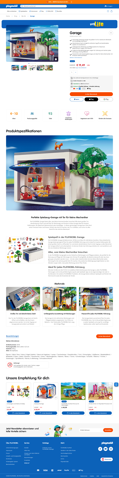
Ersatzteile (27, 460)
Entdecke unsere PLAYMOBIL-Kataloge (48, 448)
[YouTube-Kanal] (106, 449)
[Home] (12, 6)
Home (8, 16)
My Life (24, 16)
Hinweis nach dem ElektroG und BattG (31, 453)
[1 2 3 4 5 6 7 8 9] (91, 72)
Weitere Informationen (76, 57)
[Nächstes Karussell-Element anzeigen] (54, 43)
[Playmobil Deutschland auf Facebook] (100, 449)
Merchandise (64, 456)
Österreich (108, 459)
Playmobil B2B (64, 461)
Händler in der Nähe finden (68, 450)
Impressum (9, 450)
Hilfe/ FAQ (27, 450)
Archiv (62, 459)
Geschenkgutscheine (66, 453)
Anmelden (108, 430)
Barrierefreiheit (10, 464)
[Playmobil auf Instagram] (111, 449)
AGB (98, 476)
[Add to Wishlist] (111, 33)
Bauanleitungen (12, 336)
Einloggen (109, 6)
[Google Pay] (106, 99)
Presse (8, 453)
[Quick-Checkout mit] (76, 99)
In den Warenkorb (91, 94)
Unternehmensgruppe (12, 447)
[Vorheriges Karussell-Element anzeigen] (10, 43)
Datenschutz (83, 476)
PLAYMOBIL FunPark (66, 447)
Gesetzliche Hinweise (107, 476)
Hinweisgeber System (12, 461)
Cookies (92, 476)
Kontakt (26, 447)
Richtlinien (9, 459)
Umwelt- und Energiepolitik (13, 456)
